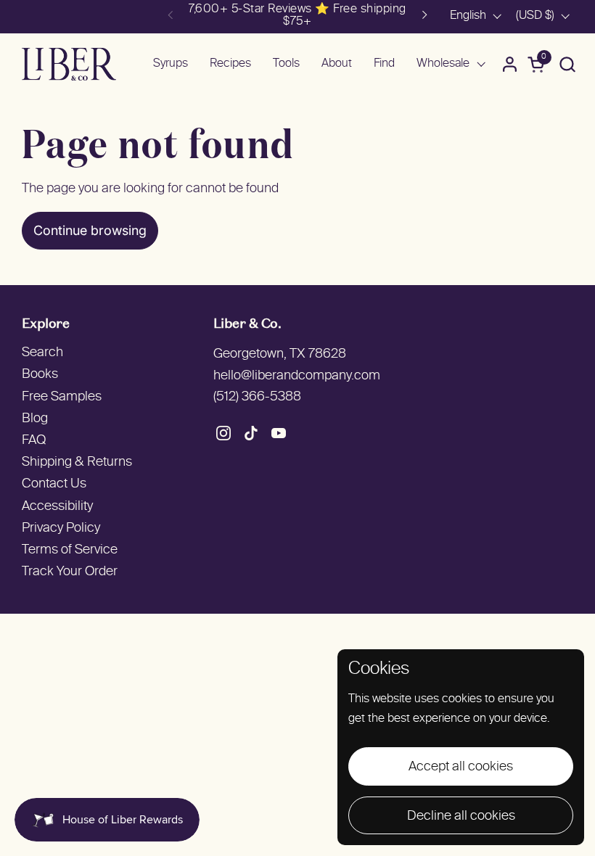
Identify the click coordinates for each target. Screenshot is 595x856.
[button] (567, 64)
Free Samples (62, 397)
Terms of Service (70, 550)
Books (40, 374)
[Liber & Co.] (69, 64)
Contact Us (54, 484)
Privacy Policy (61, 528)
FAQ (34, 440)
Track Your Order (70, 572)
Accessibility (57, 506)
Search (42, 353)
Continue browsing (90, 230)
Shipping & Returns (77, 462)
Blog (35, 419)
